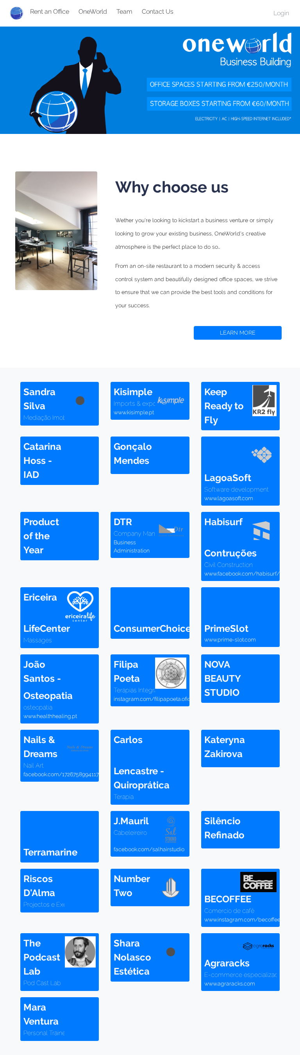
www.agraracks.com (229, 983)
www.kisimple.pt (134, 412)
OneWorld (93, 11)
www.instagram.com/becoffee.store (249, 919)
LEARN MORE (237, 333)
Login (281, 13)
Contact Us (157, 11)
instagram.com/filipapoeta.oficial (155, 699)
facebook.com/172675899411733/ (65, 774)
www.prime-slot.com (230, 639)
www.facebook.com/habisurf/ (242, 573)
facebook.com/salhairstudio (149, 849)
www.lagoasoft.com (228, 498)
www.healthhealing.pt (50, 716)
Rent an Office (49, 11)
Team (124, 11)
